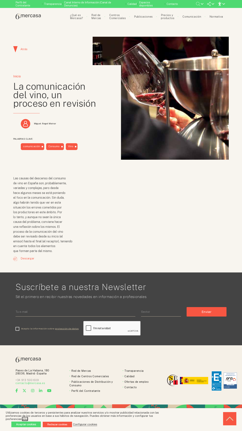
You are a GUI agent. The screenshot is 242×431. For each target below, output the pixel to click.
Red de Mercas (81, 370)
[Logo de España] (194, 381)
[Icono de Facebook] (17, 390)
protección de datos (67, 328)
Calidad (132, 3)
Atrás (23, 49)
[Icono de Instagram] (33, 390)
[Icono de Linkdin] (41, 390)
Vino (70, 146)
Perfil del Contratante (23, 4)
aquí (25, 419)
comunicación (31, 146)
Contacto (172, 3)
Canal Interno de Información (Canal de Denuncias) (87, 4)
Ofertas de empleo (136, 381)
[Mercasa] (28, 18)
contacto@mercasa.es (30, 383)
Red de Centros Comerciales (90, 376)
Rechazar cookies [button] (57, 424)
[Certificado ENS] (230, 381)
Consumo (54, 146)
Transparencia (53, 3)
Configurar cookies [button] (85, 424)
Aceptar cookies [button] (26, 424)
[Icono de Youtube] (49, 390)
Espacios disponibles (146, 4)
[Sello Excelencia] (216, 381)
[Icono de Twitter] (24, 390)
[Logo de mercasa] (173, 381)
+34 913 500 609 (27, 380)
